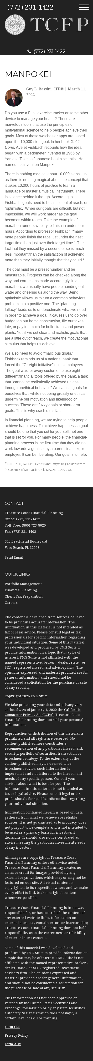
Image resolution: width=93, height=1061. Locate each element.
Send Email (14, 557)
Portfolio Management (23, 584)
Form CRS (12, 1027)
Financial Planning (21, 590)
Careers (11, 603)
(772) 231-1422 (50, 51)
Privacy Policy (16, 1035)
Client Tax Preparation (24, 596)
